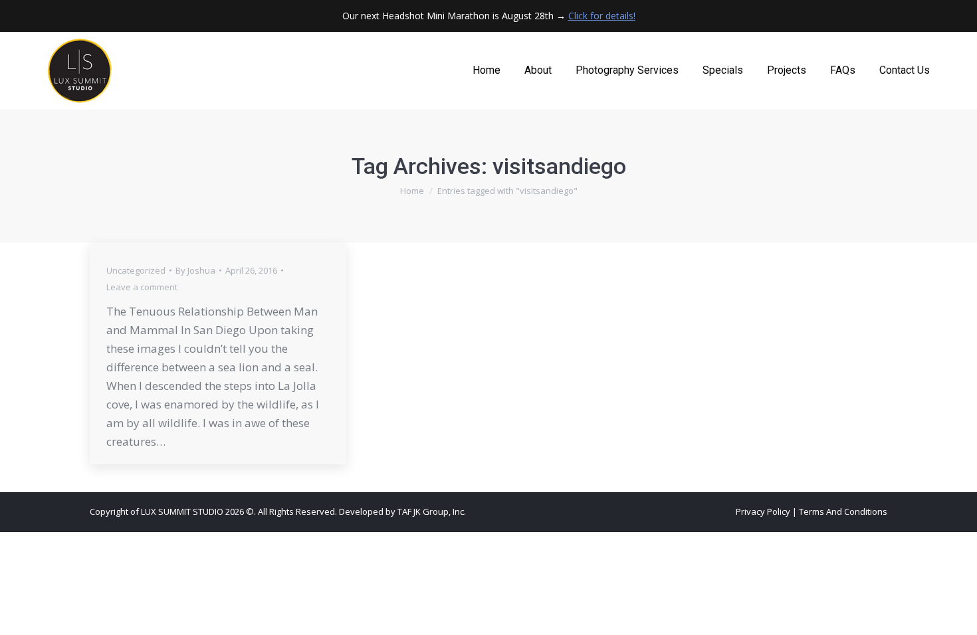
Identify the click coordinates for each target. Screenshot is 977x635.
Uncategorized (135, 270)
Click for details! (601, 15)
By (195, 270)
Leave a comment (141, 287)
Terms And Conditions (843, 511)
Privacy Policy (763, 511)
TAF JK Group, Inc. (431, 511)
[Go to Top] (957, 615)
